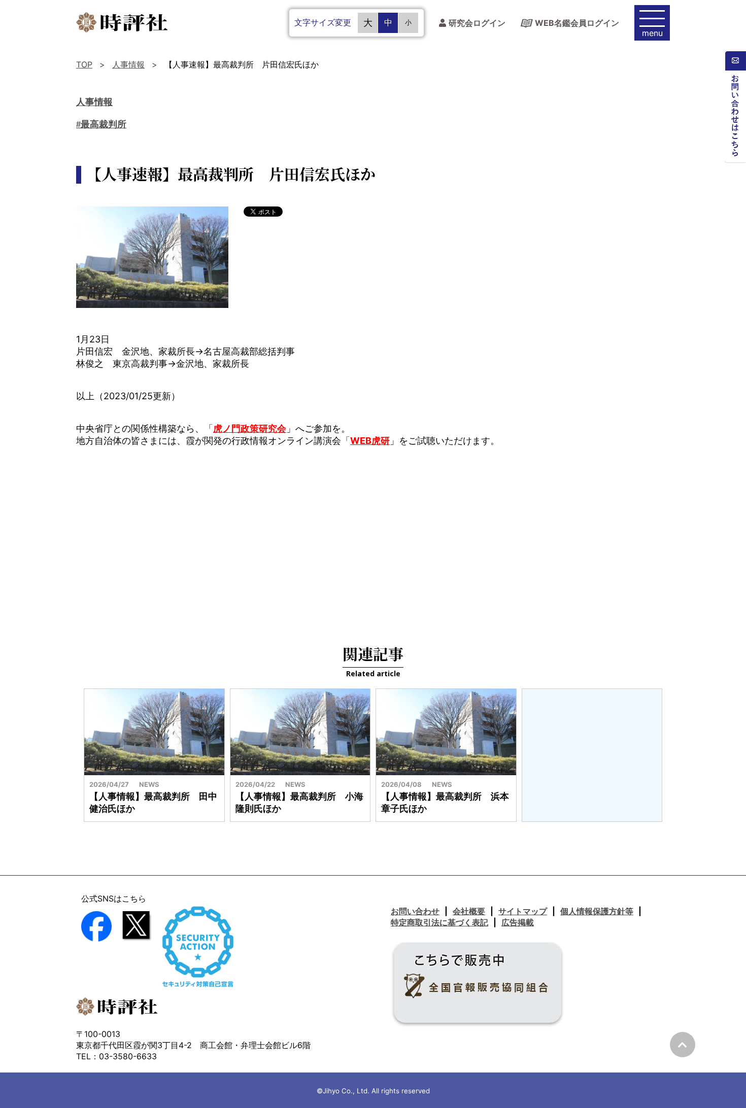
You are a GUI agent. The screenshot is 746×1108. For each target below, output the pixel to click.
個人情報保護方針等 (596, 911)
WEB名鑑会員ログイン (577, 23)
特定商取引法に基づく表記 (439, 922)
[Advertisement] (373, 538)
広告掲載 (517, 922)
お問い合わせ (415, 911)
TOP (84, 64)
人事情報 (128, 64)
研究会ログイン (477, 23)
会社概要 (469, 911)
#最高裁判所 (101, 124)
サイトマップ (522, 911)
